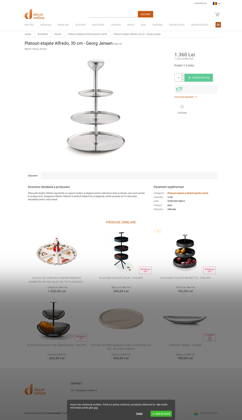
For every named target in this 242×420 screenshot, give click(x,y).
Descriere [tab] (32, 175)
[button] (56, 289)
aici (96, 407)
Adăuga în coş (200, 77)
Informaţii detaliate (184, 97)
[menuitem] (29, 24)
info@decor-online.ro (86, 390)
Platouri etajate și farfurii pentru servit (187, 193)
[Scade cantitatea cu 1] (182, 80)
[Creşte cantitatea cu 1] (182, 76)
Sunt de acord (163, 413)
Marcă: (36, 49)
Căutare (146, 14)
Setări (139, 413)
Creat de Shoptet (209, 413)
